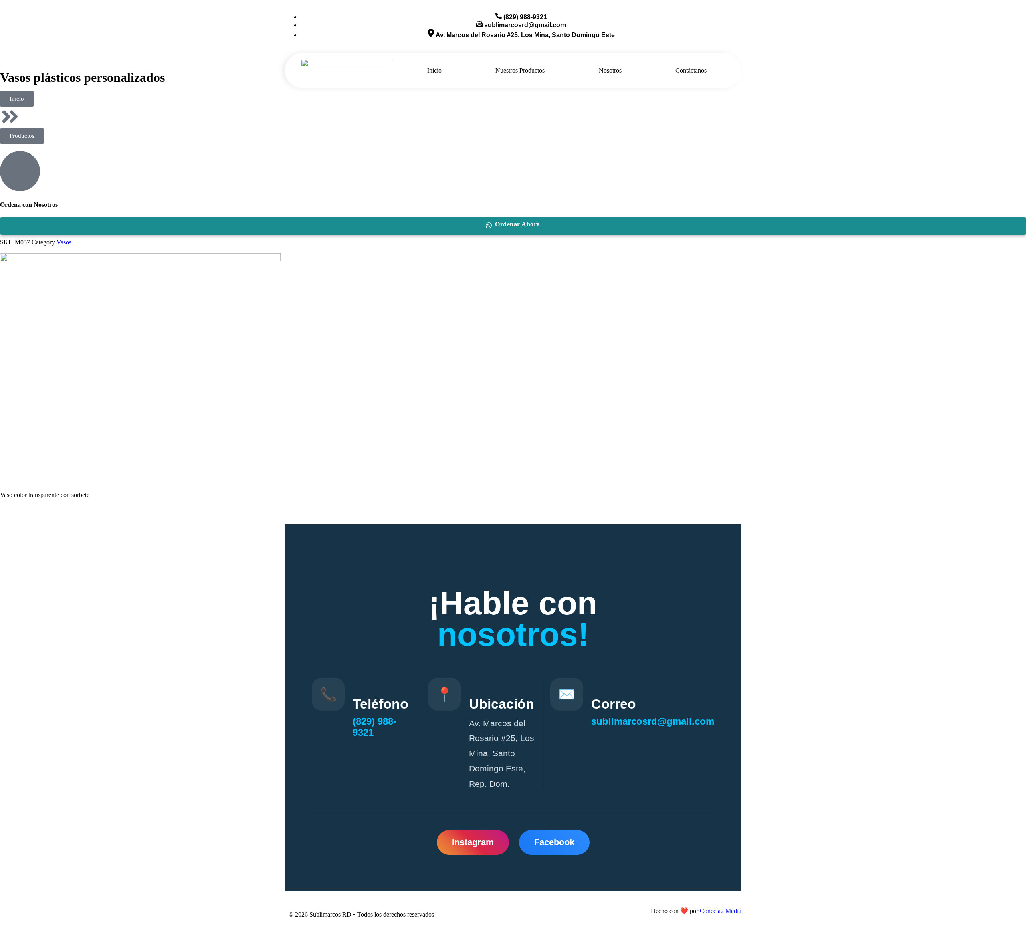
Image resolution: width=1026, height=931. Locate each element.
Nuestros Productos (520, 70)
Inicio (434, 70)
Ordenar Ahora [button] (517, 224)
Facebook (554, 842)
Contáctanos (691, 70)
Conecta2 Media (720, 910)
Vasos (64, 242)
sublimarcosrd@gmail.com (652, 721)
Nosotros (610, 70)
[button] (22, 136)
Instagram (473, 842)
